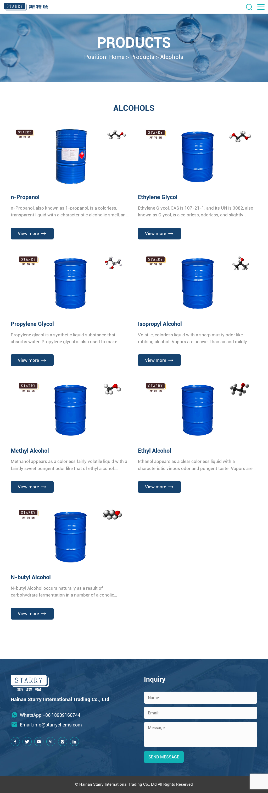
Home (117, 57)
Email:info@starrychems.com (51, 725)
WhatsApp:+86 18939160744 (50, 715)
